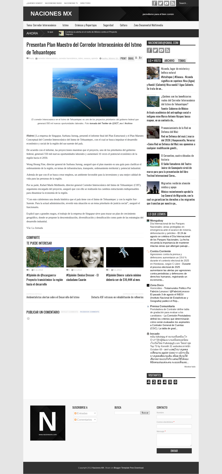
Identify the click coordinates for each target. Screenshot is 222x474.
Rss (172, 3)
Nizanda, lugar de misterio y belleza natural (175, 70)
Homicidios (156, 288)
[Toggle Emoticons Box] (28, 318)
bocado (155, 333)
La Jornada (37, 228)
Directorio (85, 3)
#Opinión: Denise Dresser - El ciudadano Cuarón (82, 277)
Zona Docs (157, 285)
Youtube (166, 3)
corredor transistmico (68, 58)
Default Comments (69, 312)
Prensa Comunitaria (162, 306)
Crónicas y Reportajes (86, 25)
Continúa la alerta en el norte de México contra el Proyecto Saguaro (64, 33)
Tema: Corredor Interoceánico (41, 25)
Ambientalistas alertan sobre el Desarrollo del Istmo (52, 297)
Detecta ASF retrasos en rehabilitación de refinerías (117, 297)
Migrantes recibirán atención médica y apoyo (175, 185)
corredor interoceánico (48, 58)
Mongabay (156, 220)
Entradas (81, 413)
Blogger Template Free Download (129, 468)
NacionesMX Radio (53, 3)
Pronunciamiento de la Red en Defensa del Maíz (176, 130)
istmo (80, 58)
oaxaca (87, 58)
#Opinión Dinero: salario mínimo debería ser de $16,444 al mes (123, 277)
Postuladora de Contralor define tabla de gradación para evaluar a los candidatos (169, 312)
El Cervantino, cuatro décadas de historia (177, 157)
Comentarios (84, 419)
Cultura (123, 25)
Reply (31, 58)
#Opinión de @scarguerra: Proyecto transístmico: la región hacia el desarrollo (44, 279)
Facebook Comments (89, 312)
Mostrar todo (190, 367)
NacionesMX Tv (71, 3)
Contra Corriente (160, 251)
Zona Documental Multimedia (148, 25)
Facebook (154, 3)
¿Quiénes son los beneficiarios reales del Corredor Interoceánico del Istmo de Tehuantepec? (178, 100)
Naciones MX (98, 468)
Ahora (32, 33)
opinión (94, 58)
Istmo (65, 25)
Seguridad (108, 25)
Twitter (160, 3)
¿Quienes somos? (34, 3)
